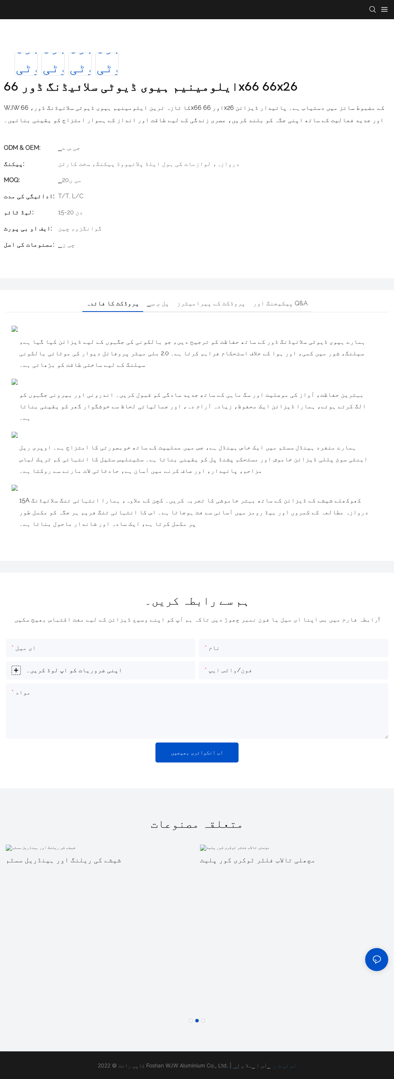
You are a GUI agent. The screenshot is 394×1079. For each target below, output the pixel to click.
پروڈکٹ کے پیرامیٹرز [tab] (211, 303)
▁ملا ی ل (245, 1065)
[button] (190, 1020)
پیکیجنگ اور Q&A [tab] (280, 303)
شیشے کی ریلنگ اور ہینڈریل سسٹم (63, 860)
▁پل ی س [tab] (158, 303)
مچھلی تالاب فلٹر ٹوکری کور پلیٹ (258, 860)
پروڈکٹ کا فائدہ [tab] (112, 303)
